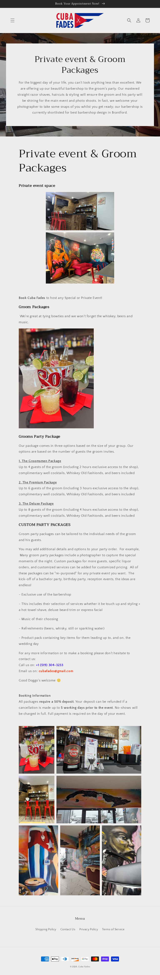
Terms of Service (113, 929)
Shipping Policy (45, 929)
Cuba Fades (84, 967)
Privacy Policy (88, 929)
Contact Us (67, 929)
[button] (12, 20)
